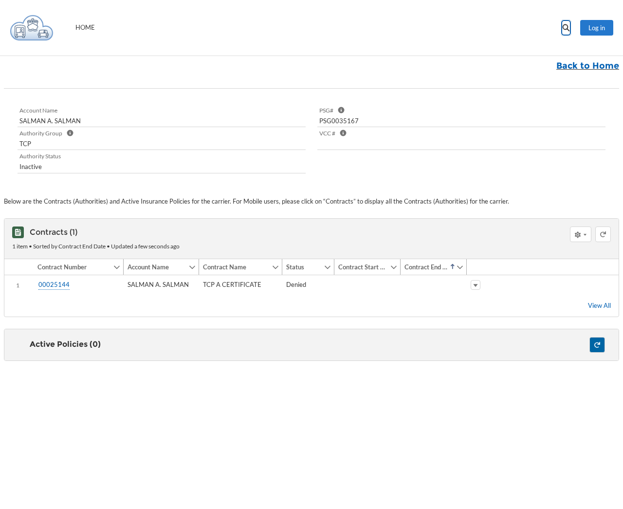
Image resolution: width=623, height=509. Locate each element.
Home (85, 27)
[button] (73, 267)
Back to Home (587, 65)
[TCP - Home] (32, 28)
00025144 (54, 284)
